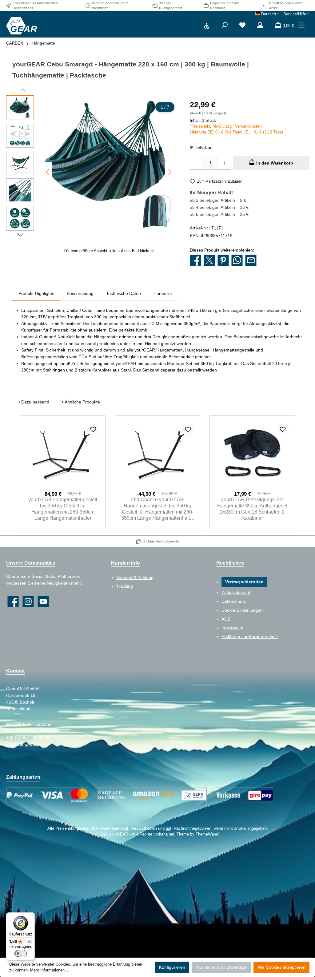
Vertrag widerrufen (244, 581)
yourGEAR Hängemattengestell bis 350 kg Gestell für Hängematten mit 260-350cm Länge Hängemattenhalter (62, 508)
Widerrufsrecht (235, 592)
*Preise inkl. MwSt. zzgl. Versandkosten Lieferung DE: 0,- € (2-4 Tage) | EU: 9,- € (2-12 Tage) (236, 129)
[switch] (20, 953)
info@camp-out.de (24, 744)
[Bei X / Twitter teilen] (209, 260)
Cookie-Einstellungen (242, 610)
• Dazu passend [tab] (33, 401)
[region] (92, 176)
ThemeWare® (208, 834)
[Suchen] (224, 26)
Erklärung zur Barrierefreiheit (249, 636)
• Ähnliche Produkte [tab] (81, 401)
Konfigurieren (172, 967)
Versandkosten (143, 828)
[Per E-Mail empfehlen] (251, 260)
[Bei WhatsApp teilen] (237, 260)
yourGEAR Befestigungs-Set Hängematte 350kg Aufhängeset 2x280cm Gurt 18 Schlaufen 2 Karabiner (252, 508)
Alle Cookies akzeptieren (281, 967)
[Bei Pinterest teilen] (223, 260)
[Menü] (301, 26)
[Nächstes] (169, 172)
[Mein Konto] (260, 26)
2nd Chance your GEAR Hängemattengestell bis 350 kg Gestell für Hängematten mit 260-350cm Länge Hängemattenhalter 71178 (157, 509)
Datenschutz (233, 601)
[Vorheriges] (47, 172)
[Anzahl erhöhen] (225, 163)
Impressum (232, 628)
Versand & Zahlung (135, 577)
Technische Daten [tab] (123, 293)
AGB (225, 619)
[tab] (36, 293)
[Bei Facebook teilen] (195, 260)
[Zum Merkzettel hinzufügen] (93, 429)
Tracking (124, 586)
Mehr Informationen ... (50, 970)
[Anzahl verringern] (196, 163)
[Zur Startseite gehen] (21, 25)
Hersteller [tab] (163, 293)
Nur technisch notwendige (221, 967)
